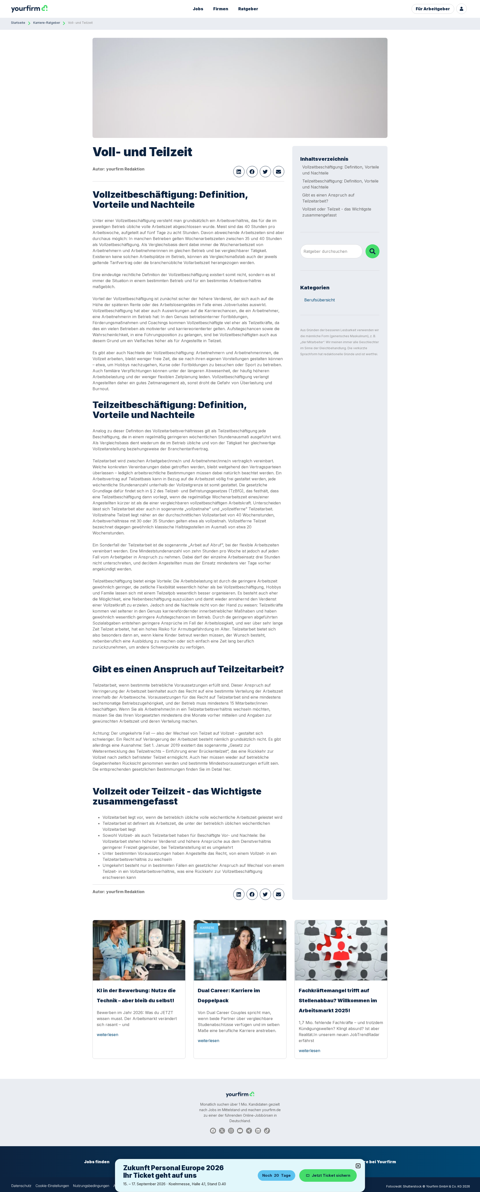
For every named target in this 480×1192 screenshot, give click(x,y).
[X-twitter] (222, 1131)
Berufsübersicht (319, 299)
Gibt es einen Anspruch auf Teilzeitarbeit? (328, 198)
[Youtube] (240, 1131)
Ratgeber (248, 8)
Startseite (18, 23)
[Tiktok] (267, 1131)
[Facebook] (213, 1131)
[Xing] (249, 1131)
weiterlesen (107, 1034)
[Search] (373, 251)
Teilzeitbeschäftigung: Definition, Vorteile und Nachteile (340, 183)
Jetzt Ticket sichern (331, 1175)
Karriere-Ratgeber (46, 23)
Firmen (220, 8)
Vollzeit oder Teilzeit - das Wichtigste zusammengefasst (336, 212)
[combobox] (331, 251)
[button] (238, 171)
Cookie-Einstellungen (52, 1185)
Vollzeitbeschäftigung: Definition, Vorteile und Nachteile (340, 169)
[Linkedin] (258, 1131)
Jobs (198, 8)
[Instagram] (231, 1131)
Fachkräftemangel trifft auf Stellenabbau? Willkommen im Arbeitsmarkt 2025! (338, 1000)
